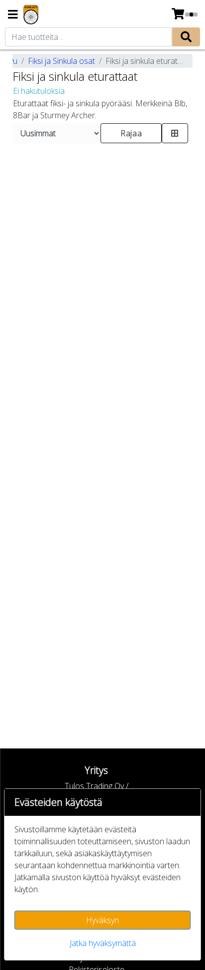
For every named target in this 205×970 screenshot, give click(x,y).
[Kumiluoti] (30, 14)
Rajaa (131, 133)
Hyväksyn (102, 920)
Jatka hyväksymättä (103, 943)
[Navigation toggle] (13, 15)
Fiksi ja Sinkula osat (61, 60)
